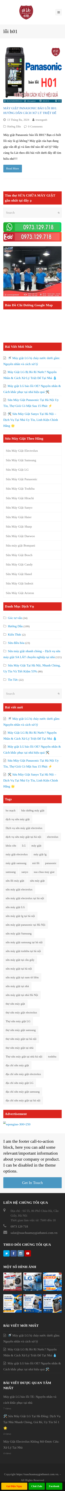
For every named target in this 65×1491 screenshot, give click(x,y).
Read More (12, 168)
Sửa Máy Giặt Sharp (19, 526)
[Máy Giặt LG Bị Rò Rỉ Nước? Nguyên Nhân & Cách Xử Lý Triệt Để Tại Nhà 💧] (32, 1289)
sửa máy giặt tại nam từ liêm (22, 977)
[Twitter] (6, 1253)
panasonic (50, 863)
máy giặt (36, 845)
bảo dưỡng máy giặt (32, 810)
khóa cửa (11, 845)
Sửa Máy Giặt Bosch (19, 555)
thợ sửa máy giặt (15, 1003)
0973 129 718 (19, 1226)
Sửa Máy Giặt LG (17, 469)
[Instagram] (21, 1253)
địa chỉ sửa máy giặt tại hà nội (23, 1100)
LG (24, 845)
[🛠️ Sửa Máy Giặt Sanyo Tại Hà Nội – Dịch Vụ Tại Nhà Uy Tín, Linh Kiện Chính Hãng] (32, 1311)
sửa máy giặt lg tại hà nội (20, 916)
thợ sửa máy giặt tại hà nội (21, 1038)
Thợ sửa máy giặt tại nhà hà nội (24, 1056)
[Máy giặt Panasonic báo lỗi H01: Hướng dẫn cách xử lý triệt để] (32, 74)
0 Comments (35, 126)
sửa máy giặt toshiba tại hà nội (23, 951)
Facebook (54, 1486)
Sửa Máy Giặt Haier (19, 517)
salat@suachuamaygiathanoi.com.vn (34, 1232)
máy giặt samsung (16, 863)
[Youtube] (28, 1253)
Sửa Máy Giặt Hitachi (20, 498)
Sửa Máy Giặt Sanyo (19, 507)
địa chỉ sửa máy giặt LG (19, 1082)
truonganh (41, 119)
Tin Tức (13, 679)
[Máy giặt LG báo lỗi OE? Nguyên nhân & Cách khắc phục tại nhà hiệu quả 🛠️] (52, 1289)
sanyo (24, 871)
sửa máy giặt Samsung (19, 933)
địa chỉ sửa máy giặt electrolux (23, 1074)
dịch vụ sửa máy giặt (18, 819)
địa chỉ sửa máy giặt (17, 1065)
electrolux (52, 836)
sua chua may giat (44, 871)
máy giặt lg (40, 854)
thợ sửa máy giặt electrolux (21, 1012)
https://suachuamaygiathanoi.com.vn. (37, 1474)
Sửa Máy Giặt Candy (19, 564)
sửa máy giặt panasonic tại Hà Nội (25, 924)
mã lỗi (35, 863)
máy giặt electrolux (17, 854)
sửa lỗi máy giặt (15, 880)
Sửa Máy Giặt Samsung (21, 460)
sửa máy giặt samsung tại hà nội (24, 942)
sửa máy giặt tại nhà (17, 986)
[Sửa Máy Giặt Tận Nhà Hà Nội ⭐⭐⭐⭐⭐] (26, 12)
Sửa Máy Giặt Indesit (19, 583)
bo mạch (10, 810)
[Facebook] (13, 1253)
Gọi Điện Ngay (14, 1486)
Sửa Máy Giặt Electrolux (22, 450)
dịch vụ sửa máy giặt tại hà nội (23, 836)
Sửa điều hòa (16, 642)
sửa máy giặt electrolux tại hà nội (25, 898)
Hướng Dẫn (14, 126)
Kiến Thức (14, 634)
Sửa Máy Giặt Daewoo (20, 536)
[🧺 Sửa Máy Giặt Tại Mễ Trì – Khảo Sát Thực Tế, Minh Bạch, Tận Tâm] (52, 1311)
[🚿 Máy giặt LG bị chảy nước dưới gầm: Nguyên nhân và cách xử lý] (12, 1289)
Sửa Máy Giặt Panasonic (21, 479)
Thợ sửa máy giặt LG (18, 1021)
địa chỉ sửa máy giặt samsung (23, 1091)
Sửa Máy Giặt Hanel (19, 574)
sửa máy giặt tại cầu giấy (20, 959)
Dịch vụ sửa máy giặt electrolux (24, 828)
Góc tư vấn (15, 618)
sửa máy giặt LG (15, 907)
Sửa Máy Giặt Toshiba (20, 488)
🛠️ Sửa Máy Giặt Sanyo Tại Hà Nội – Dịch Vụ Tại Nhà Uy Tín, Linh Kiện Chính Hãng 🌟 (30, 419)
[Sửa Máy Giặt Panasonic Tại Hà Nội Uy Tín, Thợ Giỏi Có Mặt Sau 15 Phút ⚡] (12, 1311)
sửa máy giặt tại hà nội (19, 968)
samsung (11, 871)
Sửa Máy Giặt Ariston (20, 593)
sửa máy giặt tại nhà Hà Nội (22, 995)
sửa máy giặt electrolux (19, 889)
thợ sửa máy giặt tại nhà (19, 1047)
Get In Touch (32, 1183)
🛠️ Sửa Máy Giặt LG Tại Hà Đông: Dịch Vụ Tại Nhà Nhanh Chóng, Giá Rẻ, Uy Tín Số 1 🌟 (31, 1422)
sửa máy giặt (37, 880)
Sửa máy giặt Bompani (20, 545)
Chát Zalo (36, 1486)
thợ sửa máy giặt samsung (21, 1030)
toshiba (52, 1056)
